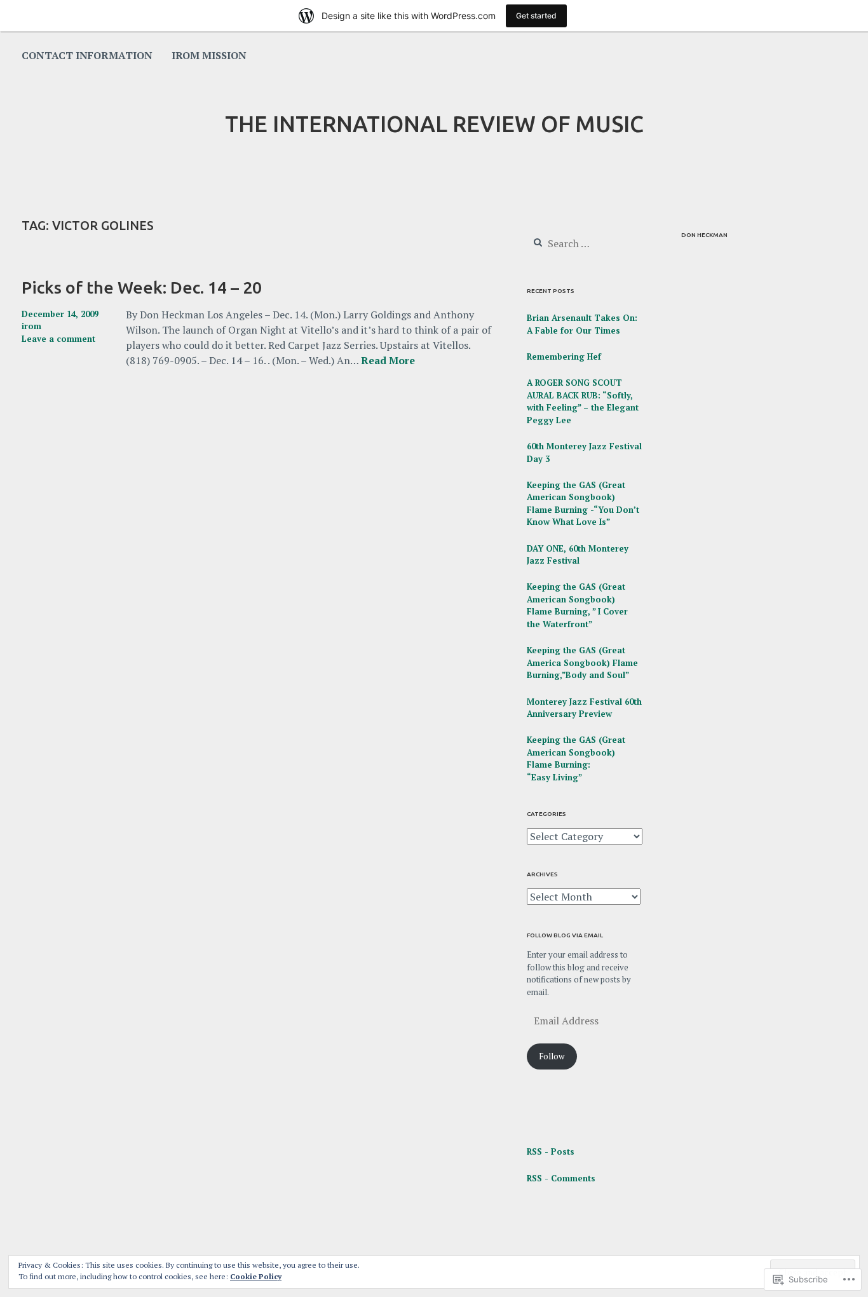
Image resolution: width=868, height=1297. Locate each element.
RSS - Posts (550, 1151)
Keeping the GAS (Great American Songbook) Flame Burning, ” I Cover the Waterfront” (577, 605)
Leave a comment (58, 338)
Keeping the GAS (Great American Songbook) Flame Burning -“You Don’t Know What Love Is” (583, 503)
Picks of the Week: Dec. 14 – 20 (142, 287)
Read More (388, 361)
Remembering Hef (564, 356)
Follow (551, 1056)
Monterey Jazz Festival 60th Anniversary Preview (584, 708)
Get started (536, 15)
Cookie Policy (255, 1276)
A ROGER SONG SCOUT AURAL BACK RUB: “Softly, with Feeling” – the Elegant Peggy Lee (583, 401)
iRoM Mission (209, 55)
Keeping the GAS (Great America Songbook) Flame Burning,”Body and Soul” (582, 662)
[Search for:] (584, 244)
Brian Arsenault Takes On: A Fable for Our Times (582, 324)
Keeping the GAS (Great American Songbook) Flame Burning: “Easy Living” (576, 758)
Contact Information (87, 55)
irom (31, 326)
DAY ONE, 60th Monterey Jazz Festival (577, 555)
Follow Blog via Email (565, 935)
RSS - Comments (561, 1178)
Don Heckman (704, 234)
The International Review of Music (434, 124)
